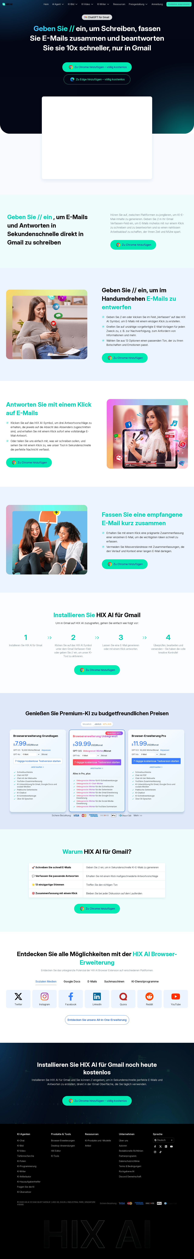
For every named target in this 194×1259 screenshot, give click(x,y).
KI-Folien (21, 1161)
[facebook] (155, 1146)
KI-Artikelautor (24, 1176)
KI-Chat (20, 1140)
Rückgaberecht (126, 1171)
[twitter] (160, 1146)
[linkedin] (166, 1146)
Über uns (123, 1140)
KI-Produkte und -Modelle (98, 1140)
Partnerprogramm (127, 1156)
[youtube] (171, 1146)
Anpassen (46, 750)
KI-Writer (21, 1171)
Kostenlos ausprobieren (179, 4)
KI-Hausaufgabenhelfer (28, 1181)
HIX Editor (56, 1151)
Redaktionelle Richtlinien (131, 1151)
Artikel (88, 1145)
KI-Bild (20, 1145)
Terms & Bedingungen (130, 1166)
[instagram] (155, 1152)
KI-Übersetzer (24, 1192)
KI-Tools (55, 1156)
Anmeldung (157, 4)
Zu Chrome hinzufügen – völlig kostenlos (100, 67)
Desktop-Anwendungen (63, 1145)
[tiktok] (160, 1152)
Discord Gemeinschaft (130, 1176)
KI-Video (21, 1151)
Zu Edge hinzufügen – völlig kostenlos (100, 79)
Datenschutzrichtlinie (129, 1161)
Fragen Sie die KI (25, 1187)
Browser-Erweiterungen (63, 1140)
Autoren (123, 1145)
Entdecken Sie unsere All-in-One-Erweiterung (97, 1019)
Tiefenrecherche (25, 1156)
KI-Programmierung (26, 1166)
